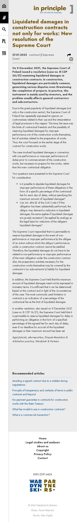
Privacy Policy (42, 454)
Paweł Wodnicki (46, 510)
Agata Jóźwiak (40, 352)
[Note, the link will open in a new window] (43, 485)
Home (43, 438)
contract (34, 55)
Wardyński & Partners (47, 505)
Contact (43, 458)
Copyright (42, 450)
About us (42, 446)
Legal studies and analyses (43, 442)
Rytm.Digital (47, 515)
